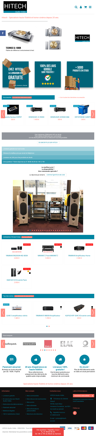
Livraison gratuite (9, 396)
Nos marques (7, 335)
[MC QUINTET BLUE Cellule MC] (83, 109)
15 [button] (57, 230)
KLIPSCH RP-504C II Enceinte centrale (79, 316)
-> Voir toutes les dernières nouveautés (71, 97)
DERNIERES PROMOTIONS (17, 237)
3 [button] (32, 230)
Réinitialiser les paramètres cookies (21, 432)
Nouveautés (17, 97)
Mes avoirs (30, 402)
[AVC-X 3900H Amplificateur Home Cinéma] (36, 109)
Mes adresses (31, 405)
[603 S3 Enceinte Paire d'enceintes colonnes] (17, 272)
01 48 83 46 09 (49, 432)
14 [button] (55, 230)
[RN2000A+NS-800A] (17, 248)
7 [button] (40, 230)
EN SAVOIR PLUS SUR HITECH (48, 142)
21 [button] (70, 230)
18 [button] (63, 230)
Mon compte (30, 391)
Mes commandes (33, 396)
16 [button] (59, 230)
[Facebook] (75, 413)
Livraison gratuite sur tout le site (14, 149)
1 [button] (28, 230)
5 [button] (36, 230)
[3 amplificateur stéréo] (17, 308)
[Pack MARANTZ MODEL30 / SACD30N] (48, 248)
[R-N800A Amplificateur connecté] (48, 308)
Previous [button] (3, 114)
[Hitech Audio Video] (38, 7)
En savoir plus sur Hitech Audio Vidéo (11, 400)
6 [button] (38, 230)
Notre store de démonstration (13, 404)
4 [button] (34, 230)
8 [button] (42, 230)
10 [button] (47, 230)
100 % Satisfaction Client (11, 414)
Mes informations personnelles (33, 410)
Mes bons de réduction (34, 414)
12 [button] (51, 230)
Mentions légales (9, 411)
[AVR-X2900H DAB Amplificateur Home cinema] (60, 109)
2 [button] (30, 230)
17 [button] (61, 230)
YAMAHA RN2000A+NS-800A (17, 256)
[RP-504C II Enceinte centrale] (79, 308)
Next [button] (93, 114)
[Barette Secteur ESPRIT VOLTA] (13, 109)
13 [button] (53, 230)
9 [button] (44, 230)
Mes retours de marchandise (36, 399)
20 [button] (68, 230)
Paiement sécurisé (9, 407)
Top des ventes (18, 296)
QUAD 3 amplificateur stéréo (16, 316)
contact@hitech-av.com (56, 175)
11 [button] (49, 230)
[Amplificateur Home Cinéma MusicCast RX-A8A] (79, 248)
